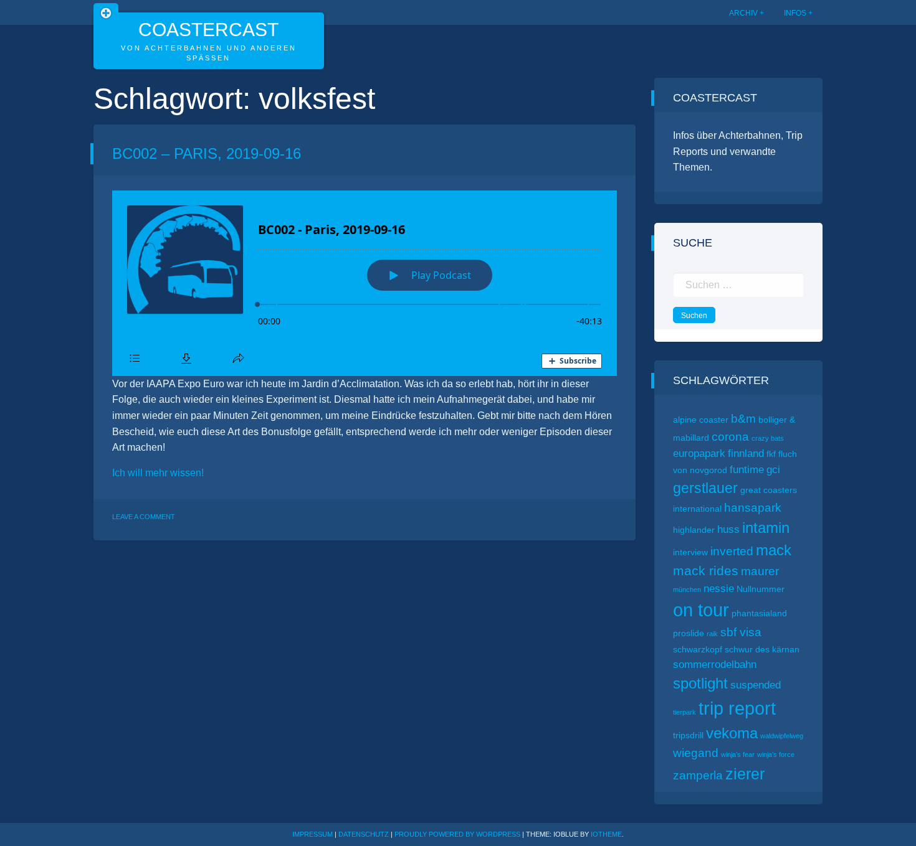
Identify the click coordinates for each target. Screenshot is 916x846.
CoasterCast (208, 29)
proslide (688, 633)
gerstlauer (705, 488)
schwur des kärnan (762, 649)
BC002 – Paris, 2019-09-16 (206, 153)
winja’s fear (738, 754)
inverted (731, 551)
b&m (743, 418)
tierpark (684, 712)
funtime (747, 470)
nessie (719, 589)
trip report (737, 708)
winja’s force (775, 754)
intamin (766, 527)
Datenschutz (363, 834)
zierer (745, 774)
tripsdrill (688, 735)
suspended (755, 685)
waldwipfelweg (781, 736)
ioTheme (606, 834)
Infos (795, 13)
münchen (687, 589)
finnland (746, 453)
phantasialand (759, 613)
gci (773, 470)
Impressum (312, 834)
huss (728, 529)
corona (730, 436)
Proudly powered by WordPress (458, 834)
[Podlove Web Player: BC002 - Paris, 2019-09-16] (364, 283)
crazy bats (767, 438)
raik (712, 633)
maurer (760, 571)
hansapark (752, 507)
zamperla (698, 775)
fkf (771, 454)
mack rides (705, 570)
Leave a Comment (143, 516)
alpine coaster (700, 420)
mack (773, 550)
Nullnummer (761, 589)
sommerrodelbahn (714, 664)
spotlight (700, 683)
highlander (694, 530)
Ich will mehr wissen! (158, 473)
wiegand (695, 752)
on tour (701, 610)
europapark (699, 453)
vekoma (732, 733)
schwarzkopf (697, 649)
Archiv (743, 13)
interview (690, 552)
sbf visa (740, 632)
